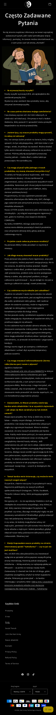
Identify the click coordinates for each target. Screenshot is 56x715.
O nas (7, 616)
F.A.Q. (7, 622)
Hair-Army (23, 710)
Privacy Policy (11, 652)
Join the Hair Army (13, 634)
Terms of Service (12, 663)
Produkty (9, 610)
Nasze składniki (11, 640)
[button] (5, 4)
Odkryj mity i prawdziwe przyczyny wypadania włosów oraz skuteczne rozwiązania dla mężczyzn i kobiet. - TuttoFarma (29, 585)
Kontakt (8, 646)
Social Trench (10, 628)
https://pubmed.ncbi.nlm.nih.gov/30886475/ (24, 371)
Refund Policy (11, 657)
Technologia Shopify (34, 710)
